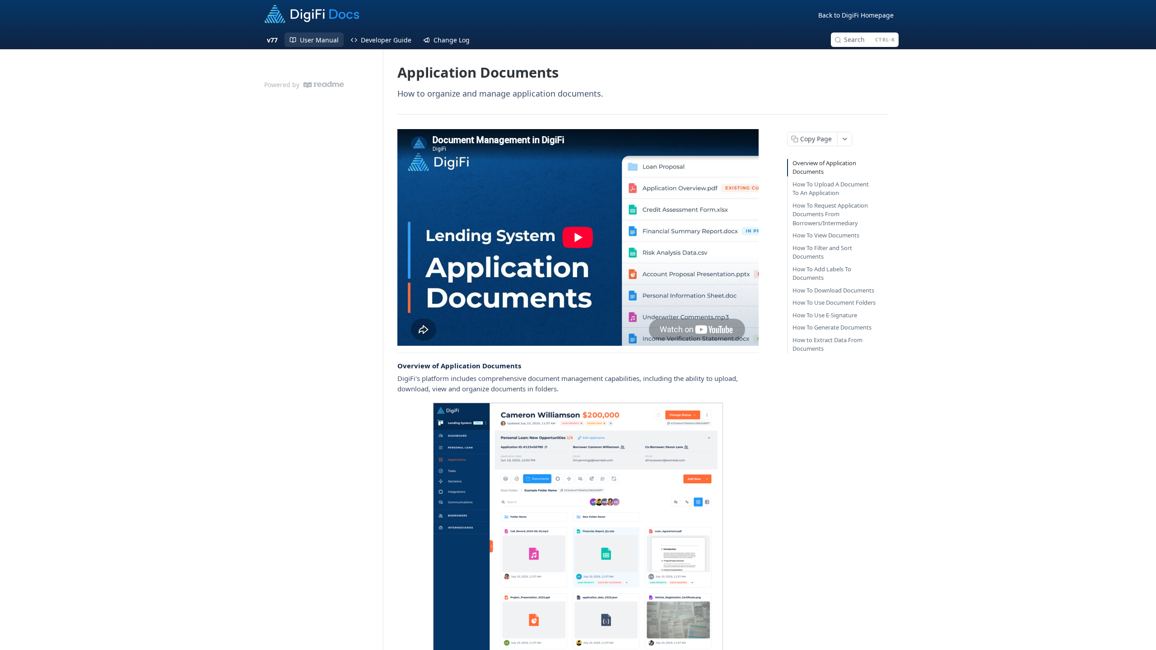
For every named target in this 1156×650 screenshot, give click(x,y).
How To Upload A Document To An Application (830, 188)
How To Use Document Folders (834, 302)
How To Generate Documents (832, 327)
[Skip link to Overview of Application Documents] (391, 365)
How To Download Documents (833, 290)
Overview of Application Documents (824, 167)
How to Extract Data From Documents (827, 344)
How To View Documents (825, 235)
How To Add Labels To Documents (821, 273)
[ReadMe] (323, 84)
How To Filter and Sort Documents (822, 252)
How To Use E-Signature (824, 315)
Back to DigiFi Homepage (856, 15)
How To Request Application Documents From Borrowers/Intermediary (830, 214)
